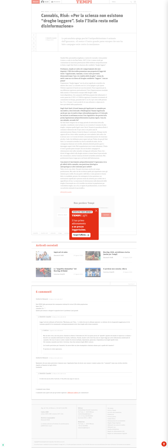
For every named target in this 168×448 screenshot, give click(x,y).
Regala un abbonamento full (116, 431)
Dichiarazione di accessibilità (116, 421)
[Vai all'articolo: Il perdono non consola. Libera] (93, 273)
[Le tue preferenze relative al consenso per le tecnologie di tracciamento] (3, 445)
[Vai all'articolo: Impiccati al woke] (43, 257)
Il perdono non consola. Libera (115, 269)
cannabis (35, 233)
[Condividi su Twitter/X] (34, 39)
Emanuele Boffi (59, 255)
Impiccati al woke (61, 252)
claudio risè (44, 233)
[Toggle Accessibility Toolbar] (164, 444)
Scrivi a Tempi (112, 410)
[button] (34, 50)
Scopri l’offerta (79, 235)
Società (47, 11)
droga (60, 233)
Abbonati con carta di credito (116, 425)
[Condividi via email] (34, 47)
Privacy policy (112, 416)
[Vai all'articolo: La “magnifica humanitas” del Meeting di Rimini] (43, 273)
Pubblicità (111, 414)
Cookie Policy (111, 418)
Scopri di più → (131, 284)
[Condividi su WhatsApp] (34, 43)
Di (51, 38)
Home (42, 11)
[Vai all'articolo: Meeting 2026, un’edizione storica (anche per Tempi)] (93, 257)
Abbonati (35, 1)
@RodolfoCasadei (66, 192)
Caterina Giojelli (59, 274)
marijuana (67, 233)
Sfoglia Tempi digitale (114, 423)
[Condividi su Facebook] (34, 35)
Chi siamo (110, 408)
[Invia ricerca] (131, 2)
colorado (53, 233)
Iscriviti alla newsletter (114, 412)
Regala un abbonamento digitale (117, 433)
